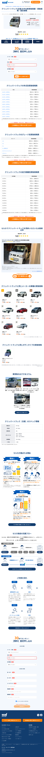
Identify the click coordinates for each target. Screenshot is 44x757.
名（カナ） (9, 677)
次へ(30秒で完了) (22, 76)
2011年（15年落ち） (6, 97)
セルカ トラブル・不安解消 (6, 738)
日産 (23, 6)
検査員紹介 (17, 734)
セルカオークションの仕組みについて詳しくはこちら (21, 569)
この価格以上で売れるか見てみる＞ (22, 125)
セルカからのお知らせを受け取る (22, 701)
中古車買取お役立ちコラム (33, 730)
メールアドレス (10, 683)
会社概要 (3, 744)
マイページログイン (18, 736)
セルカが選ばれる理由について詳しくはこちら (21, 524)
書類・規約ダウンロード (34, 744)
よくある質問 (4, 740)
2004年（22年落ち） (6, 114)
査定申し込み (31, 734)
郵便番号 (9, 694)
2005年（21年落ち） (6, 111)
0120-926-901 (27, 2)
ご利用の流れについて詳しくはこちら (21, 628)
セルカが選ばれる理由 (5, 728)
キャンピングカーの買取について (34, 732)
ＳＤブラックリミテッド (7, 150)
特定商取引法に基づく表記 (25, 744)
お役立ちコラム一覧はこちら (21, 412)
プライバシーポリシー (9, 744)
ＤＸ (3, 143)
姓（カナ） (9, 672)
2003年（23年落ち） (6, 116)
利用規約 (17, 704)
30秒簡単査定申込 (37, 2)
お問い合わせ (4, 745)
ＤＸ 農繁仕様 (5, 148)
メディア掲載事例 (18, 730)
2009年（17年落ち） (6, 101)
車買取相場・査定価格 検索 (17, 6)
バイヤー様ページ (18, 738)
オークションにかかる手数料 (6, 734)
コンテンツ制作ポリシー (16, 744)
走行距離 (9, 69)
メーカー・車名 (10, 56)
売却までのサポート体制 (6, 736)
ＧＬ (3, 146)
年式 (8, 62)
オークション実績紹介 (32, 728)
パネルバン (4, 153)
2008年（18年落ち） (6, 104)
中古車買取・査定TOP (9, 6)
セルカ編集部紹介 (18, 732)
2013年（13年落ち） (6, 92)
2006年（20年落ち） (6, 109)
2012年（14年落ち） (6, 94)
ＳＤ (3, 141)
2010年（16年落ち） (6, 99)
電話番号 (9, 689)
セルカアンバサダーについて (20, 728)
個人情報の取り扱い (22, 704)
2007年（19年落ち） (6, 106)
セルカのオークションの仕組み (7, 730)
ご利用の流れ (4, 732)
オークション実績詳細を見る (37, 271)
